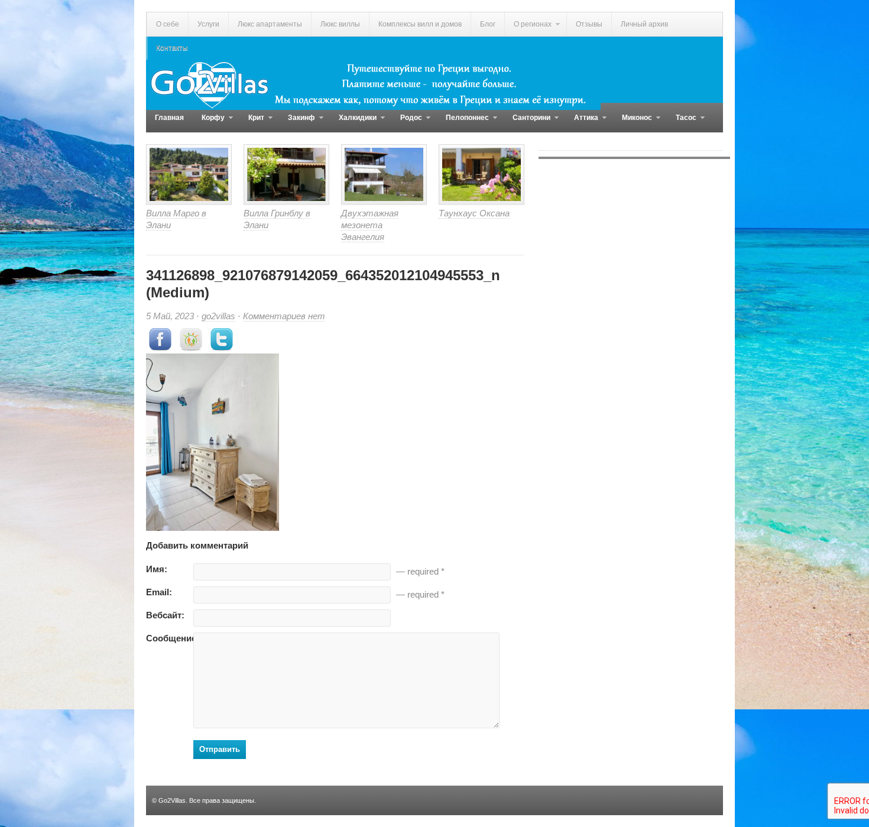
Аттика (581, 122)
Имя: (156, 569)
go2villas (218, 316)
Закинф (297, 122)
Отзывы (589, 24)
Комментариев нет (284, 316)
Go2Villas (172, 800)
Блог (487, 24)
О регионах (528, 28)
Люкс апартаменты (270, 24)
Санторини (527, 122)
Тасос (681, 122)
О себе (167, 24)
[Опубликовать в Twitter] (221, 347)
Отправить (219, 749)
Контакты (172, 48)
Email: (159, 592)
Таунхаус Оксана (474, 213)
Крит (251, 122)
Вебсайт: (165, 615)
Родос (406, 122)
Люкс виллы (340, 24)
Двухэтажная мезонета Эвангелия (369, 225)
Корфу (209, 122)
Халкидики (353, 122)
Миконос (632, 122)
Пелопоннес (463, 122)
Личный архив (644, 24)
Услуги (208, 24)
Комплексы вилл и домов (420, 24)
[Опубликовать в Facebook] (160, 347)
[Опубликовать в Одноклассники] (191, 347)
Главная (169, 117)
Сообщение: (169, 638)
